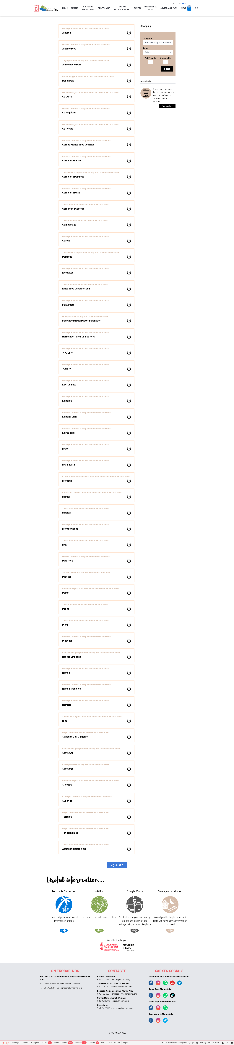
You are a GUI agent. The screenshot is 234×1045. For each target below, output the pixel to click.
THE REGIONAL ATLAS (150, 8)
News (183, 8)
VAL (174, 4)
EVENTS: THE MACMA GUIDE (122, 8)
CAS (179, 4)
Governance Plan (168, 8)
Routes (137, 8)
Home (64, 8)
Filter (167, 68)
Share (117, 865)
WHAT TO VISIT (104, 8)
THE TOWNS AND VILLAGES (88, 8)
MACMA (74, 8)
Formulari (167, 106)
